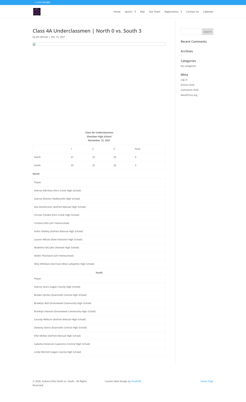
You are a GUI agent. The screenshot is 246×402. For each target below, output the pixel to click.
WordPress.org (189, 95)
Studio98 (136, 381)
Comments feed (189, 89)
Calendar (208, 12)
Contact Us (192, 12)
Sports (128, 12)
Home (117, 12)
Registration (172, 12)
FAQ (142, 12)
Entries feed (187, 84)
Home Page (207, 381)
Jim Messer (42, 36)
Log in (184, 79)
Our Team (154, 12)
